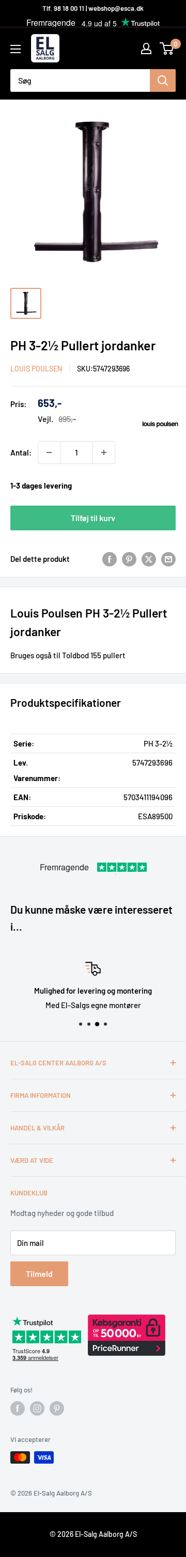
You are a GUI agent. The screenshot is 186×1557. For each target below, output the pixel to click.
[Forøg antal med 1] (104, 452)
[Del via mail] (168, 558)
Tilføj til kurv (93, 518)
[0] (167, 48)
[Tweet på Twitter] (149, 558)
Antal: (21, 452)
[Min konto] (146, 48)
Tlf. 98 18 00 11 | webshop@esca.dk (93, 8)
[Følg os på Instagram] (37, 1408)
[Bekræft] (163, 80)
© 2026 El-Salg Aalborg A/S (93, 1534)
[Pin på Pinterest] (129, 558)
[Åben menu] (15, 49)
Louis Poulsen (36, 368)
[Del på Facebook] (109, 558)
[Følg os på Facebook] (17, 1408)
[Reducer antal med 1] (49, 452)
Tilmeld (39, 1273)
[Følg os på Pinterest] (57, 1408)
